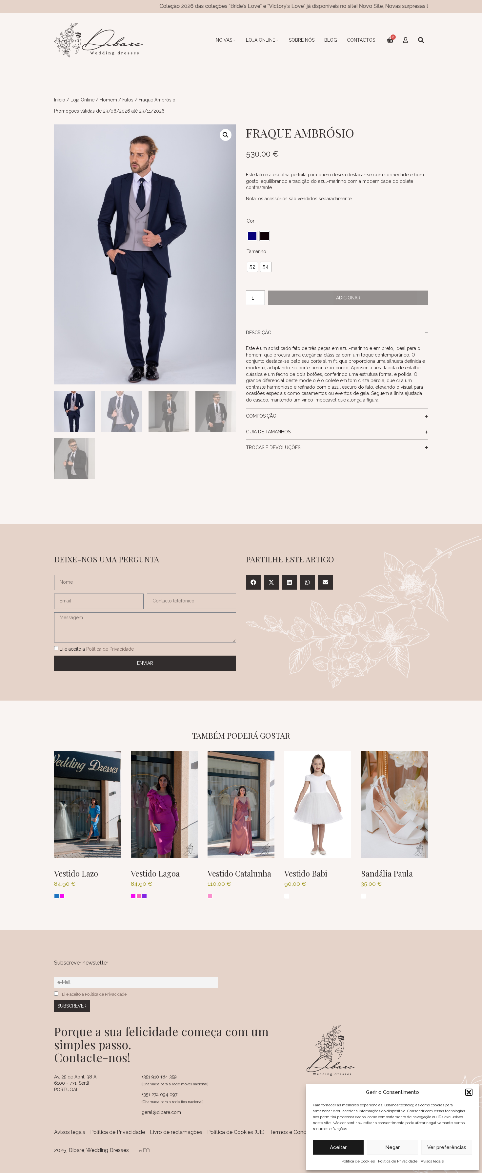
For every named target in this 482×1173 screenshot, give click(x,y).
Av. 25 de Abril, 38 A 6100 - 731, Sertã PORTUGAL (75, 1083)
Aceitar (338, 1147)
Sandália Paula (387, 873)
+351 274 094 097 (159, 1094)
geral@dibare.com (161, 1112)
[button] (469, 1092)
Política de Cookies (358, 1161)
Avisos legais (432, 1161)
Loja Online (260, 40)
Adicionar (348, 297)
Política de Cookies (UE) (236, 1132)
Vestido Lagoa (155, 873)
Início (59, 99)
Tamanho (256, 251)
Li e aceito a (97, 648)
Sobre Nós (301, 40)
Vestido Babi (305, 873)
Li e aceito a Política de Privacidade (94, 994)
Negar (392, 1147)
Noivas (224, 40)
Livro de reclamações (176, 1132)
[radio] (252, 236)
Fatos (127, 99)
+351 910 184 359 (159, 1076)
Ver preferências (446, 1147)
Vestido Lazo (76, 873)
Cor (250, 221)
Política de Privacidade (397, 1161)
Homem (108, 99)
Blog (330, 40)
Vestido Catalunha (239, 873)
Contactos (361, 40)
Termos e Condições (294, 1132)
